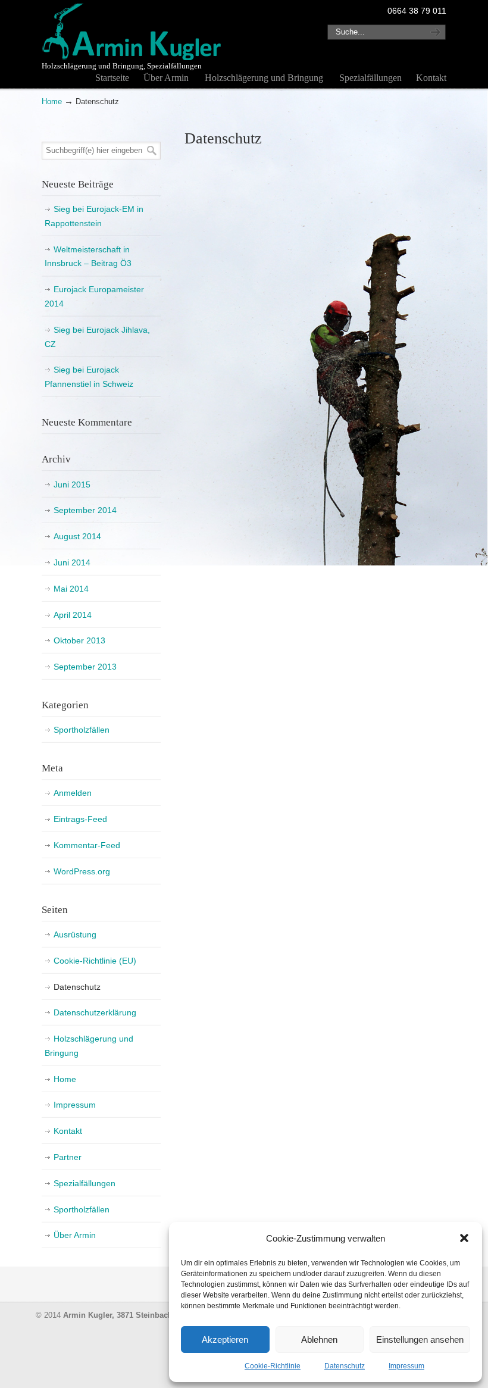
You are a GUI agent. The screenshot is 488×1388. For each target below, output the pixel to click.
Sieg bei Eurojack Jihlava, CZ (97, 337)
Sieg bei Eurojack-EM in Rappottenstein (94, 216)
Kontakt (68, 1131)
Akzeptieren (225, 1339)
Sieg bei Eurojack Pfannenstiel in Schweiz (89, 377)
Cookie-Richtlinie (273, 1366)
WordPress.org (82, 871)
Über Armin (75, 1235)
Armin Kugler (133, 32)
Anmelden (73, 793)
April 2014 (73, 615)
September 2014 (85, 510)
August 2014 (77, 536)
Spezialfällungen (84, 1183)
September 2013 (85, 666)
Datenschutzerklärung (95, 1012)
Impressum (406, 1366)
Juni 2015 (72, 484)
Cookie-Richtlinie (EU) (95, 960)
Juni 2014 (72, 562)
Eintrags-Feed (80, 819)
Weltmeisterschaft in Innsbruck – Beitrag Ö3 (88, 256)
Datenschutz (344, 1366)
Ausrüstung (75, 934)
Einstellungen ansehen (420, 1339)
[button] (464, 1238)
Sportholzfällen (82, 729)
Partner (68, 1157)
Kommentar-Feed (87, 845)
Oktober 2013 (79, 640)
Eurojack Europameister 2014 (94, 296)
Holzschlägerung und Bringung (89, 1046)
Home (52, 102)
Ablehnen (319, 1339)
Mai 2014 (71, 588)
